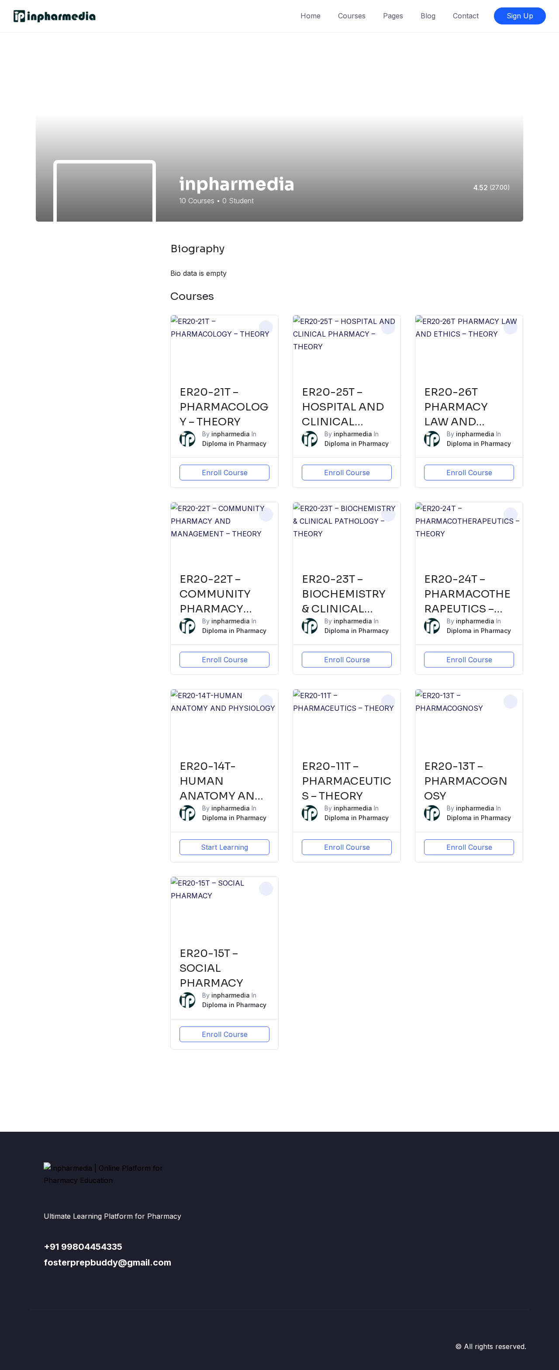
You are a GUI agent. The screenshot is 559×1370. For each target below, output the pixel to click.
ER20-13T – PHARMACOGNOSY (465, 781)
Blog (428, 15)
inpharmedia (230, 434)
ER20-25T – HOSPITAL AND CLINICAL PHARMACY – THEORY (343, 422)
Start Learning (224, 847)
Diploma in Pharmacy (234, 443)
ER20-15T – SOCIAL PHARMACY (211, 968)
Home (310, 15)
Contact (466, 15)
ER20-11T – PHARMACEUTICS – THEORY (346, 781)
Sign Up (520, 15)
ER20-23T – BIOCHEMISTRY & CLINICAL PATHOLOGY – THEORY (344, 609)
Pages (393, 15)
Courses (352, 15)
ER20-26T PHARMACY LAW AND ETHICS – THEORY (456, 422)
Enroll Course (225, 472)
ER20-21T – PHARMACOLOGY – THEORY (224, 407)
